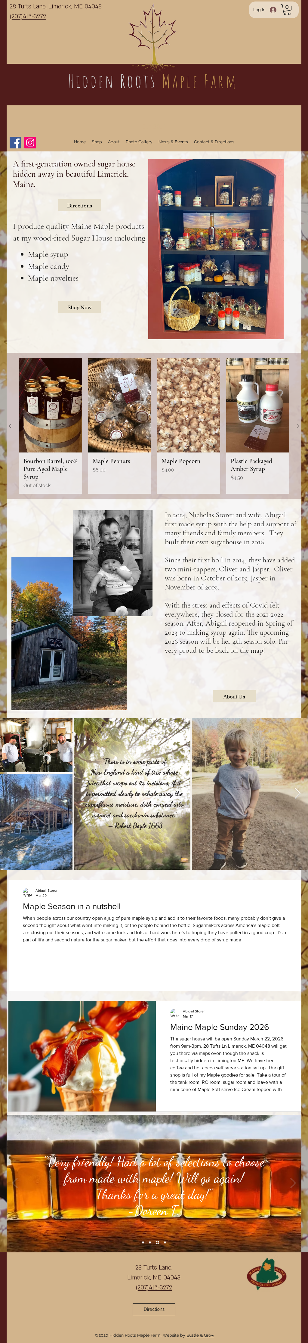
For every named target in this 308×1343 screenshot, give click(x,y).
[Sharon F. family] (157, 1243)
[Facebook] (15, 142)
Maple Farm (200, 80)
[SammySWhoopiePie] (143, 1243)
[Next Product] (297, 426)
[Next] (293, 1183)
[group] (154, 426)
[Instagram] (30, 142)
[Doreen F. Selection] (150, 1243)
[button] (287, 9)
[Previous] (15, 1183)
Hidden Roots (115, 80)
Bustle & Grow (200, 1335)
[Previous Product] (10, 426)
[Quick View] (50, 405)
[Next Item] (297, 794)
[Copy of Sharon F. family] (164, 1242)
